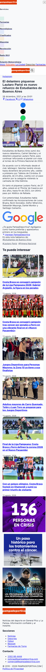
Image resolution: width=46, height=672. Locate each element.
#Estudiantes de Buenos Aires (17, 239)
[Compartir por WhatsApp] (23, 117)
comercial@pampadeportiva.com (24, 661)
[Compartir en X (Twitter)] (23, 111)
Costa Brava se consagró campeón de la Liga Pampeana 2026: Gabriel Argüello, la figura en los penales (22, 285)
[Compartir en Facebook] (23, 105)
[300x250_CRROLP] (23, 565)
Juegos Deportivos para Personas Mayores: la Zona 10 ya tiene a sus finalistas (21, 367)
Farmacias (40, 64)
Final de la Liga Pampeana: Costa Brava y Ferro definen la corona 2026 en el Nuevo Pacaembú (23, 447)
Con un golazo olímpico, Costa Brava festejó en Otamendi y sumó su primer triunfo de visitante (23, 487)
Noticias (12, 636)
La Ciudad (20, 64)
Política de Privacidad (13, 668)
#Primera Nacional (27, 243)
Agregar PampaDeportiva (17, 234)
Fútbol (11, 641)
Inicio (2, 64)
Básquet (11, 643)
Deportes (30, 64)
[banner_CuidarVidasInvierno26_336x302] (24, 605)
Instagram (7, 76)
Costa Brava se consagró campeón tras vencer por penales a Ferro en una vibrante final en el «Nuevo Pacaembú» (22, 326)
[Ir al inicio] (21, 70)
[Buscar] (32, 70)
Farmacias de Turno (17, 646)
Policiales (10, 64)
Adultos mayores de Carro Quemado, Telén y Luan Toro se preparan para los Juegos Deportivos (23, 407)
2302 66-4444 (15, 656)
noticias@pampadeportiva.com (23, 659)
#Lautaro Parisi (10, 243)
